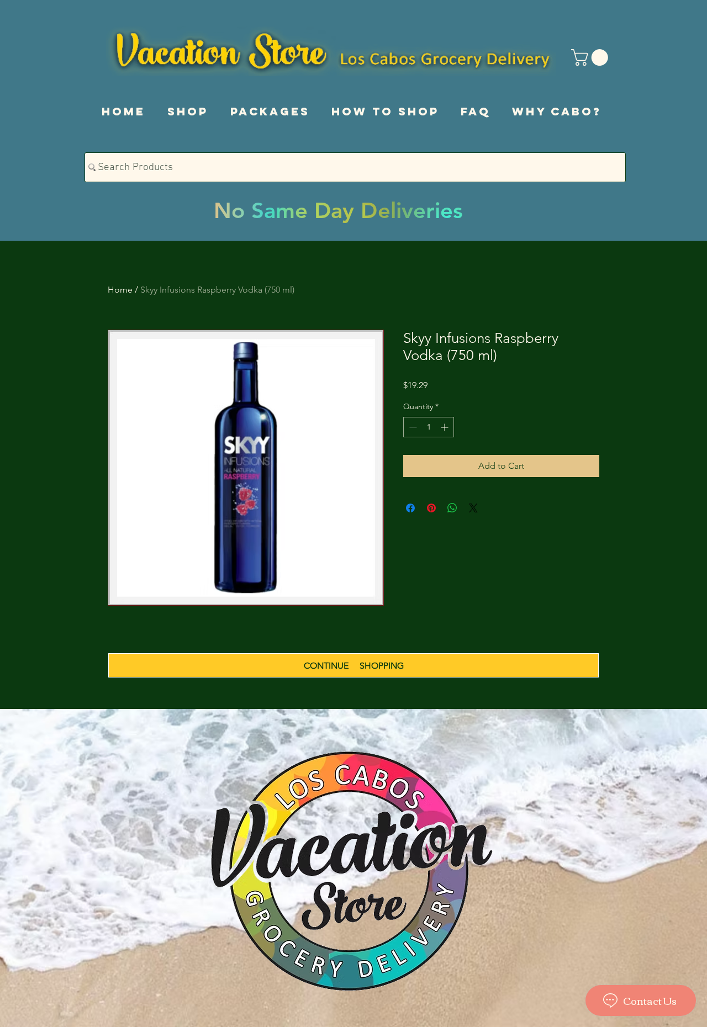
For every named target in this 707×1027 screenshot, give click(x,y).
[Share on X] (473, 508)
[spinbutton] (429, 427)
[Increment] (445, 427)
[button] (591, 57)
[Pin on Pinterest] (431, 508)
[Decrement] (412, 427)
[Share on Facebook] (410, 508)
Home (120, 289)
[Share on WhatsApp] (452, 508)
